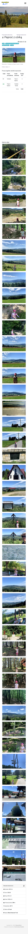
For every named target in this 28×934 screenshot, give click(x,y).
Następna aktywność (21, 34)
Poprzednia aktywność (7, 34)
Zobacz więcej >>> (6, 66)
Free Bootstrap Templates (19, 926)
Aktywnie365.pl (18, 925)
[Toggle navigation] (25, 3)
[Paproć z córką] (13, 55)
